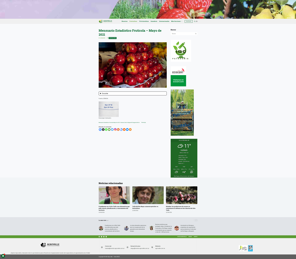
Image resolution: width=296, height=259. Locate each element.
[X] (103, 129)
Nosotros (124, 21)
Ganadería (154, 21)
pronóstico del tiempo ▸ (184, 176)
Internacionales (164, 21)
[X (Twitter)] (101, 236)
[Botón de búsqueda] (195, 33)
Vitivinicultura (144, 21)
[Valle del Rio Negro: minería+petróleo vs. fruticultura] (148, 195)
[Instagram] (115, 129)
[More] (130, 129)
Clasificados (188, 21)
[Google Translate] (121, 129)
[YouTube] (106, 236)
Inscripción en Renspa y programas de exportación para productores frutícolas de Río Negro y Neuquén (188, 228)
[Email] (109, 129)
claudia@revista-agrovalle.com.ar (114, 248)
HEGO (118, 256)
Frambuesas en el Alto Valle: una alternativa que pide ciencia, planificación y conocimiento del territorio (114, 208)
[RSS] (118, 129)
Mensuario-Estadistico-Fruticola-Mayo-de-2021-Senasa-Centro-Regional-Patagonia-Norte (119, 122)
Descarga (143, 122)
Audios (195, 236)
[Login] (196, 21)
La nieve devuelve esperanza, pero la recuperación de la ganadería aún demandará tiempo (138, 228)
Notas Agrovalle (182, 236)
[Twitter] (112, 129)
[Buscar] (194, 21)
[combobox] (182, 33)
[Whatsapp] (106, 129)
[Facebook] (100, 129)
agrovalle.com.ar (160, 248)
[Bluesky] (127, 129)
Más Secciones (176, 21)
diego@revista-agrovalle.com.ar (140, 248)
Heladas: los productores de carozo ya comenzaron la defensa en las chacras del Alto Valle (180, 208)
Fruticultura (133, 21)
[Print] (124, 129)
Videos (190, 236)
